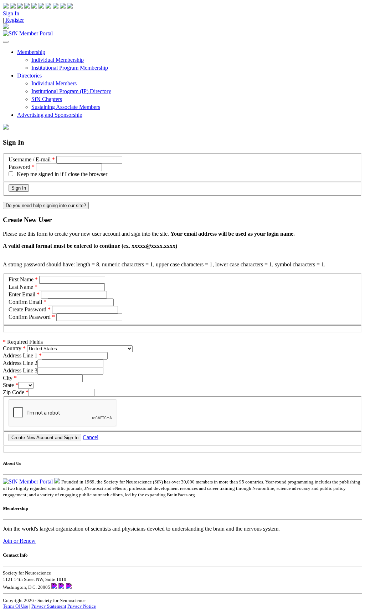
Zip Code (13, 392)
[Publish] (53, 7)
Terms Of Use (15, 606)
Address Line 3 (20, 370)
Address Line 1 (20, 355)
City (7, 378)
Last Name (21, 287)
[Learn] (66, 7)
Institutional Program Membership (69, 68)
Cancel (90, 437)
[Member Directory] (6, 27)
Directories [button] (29, 75)
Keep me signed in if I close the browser (62, 174)
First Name (21, 279)
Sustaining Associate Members (65, 107)
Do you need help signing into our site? (46, 205)
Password (19, 167)
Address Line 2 (20, 363)
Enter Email (22, 294)
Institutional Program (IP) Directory (71, 91)
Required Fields (23, 342)
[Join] (10, 7)
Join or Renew (19, 541)
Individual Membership (57, 60)
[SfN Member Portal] (28, 33)
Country (12, 348)
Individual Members (54, 83)
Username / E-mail (30, 159)
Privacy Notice (81, 606)
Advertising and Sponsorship (49, 115)
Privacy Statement (48, 606)
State (8, 385)
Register (14, 20)
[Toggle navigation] (6, 42)
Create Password (27, 309)
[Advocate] (38, 7)
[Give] (24, 7)
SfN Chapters (46, 99)
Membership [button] (31, 52)
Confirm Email (25, 302)
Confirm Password (30, 317)
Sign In (11, 13)
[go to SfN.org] (57, 481)
